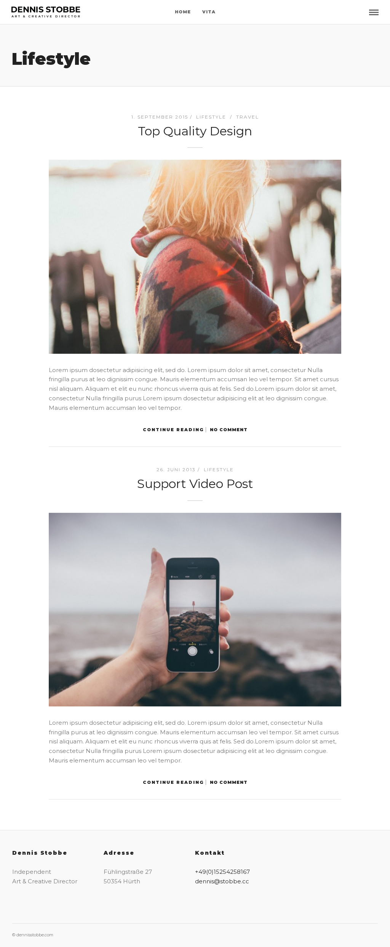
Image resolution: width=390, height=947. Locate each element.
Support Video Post (195, 483)
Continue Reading (173, 429)
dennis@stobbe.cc (222, 881)
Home (183, 11)
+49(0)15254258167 (222, 871)
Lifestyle (211, 117)
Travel (247, 117)
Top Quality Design (195, 131)
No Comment (229, 429)
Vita (209, 11)
